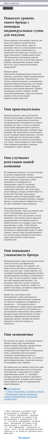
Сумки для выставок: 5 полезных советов (25, 391)
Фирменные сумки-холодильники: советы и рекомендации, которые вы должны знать (21, 396)
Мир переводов (13, 389)
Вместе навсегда (11, 3)
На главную (24, 437)
